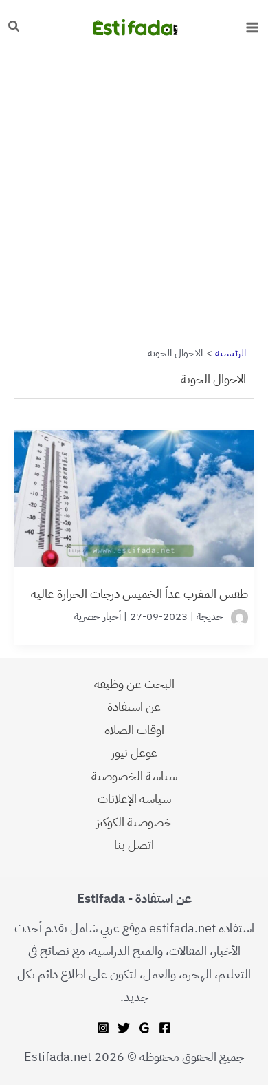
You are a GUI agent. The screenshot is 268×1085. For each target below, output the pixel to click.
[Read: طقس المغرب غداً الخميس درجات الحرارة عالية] (134, 491)
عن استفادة (134, 706)
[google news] (144, 1028)
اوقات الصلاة (134, 729)
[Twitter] (124, 1028)
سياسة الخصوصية (134, 775)
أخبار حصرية (97, 616)
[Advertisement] (134, 195)
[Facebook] (165, 1028)
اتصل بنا (134, 844)
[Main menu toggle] (252, 27)
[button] (13, 27)
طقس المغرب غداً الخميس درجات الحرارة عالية (139, 593)
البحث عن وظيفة (134, 683)
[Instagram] (103, 1028)
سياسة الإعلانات (134, 798)
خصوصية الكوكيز (134, 822)
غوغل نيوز (134, 752)
